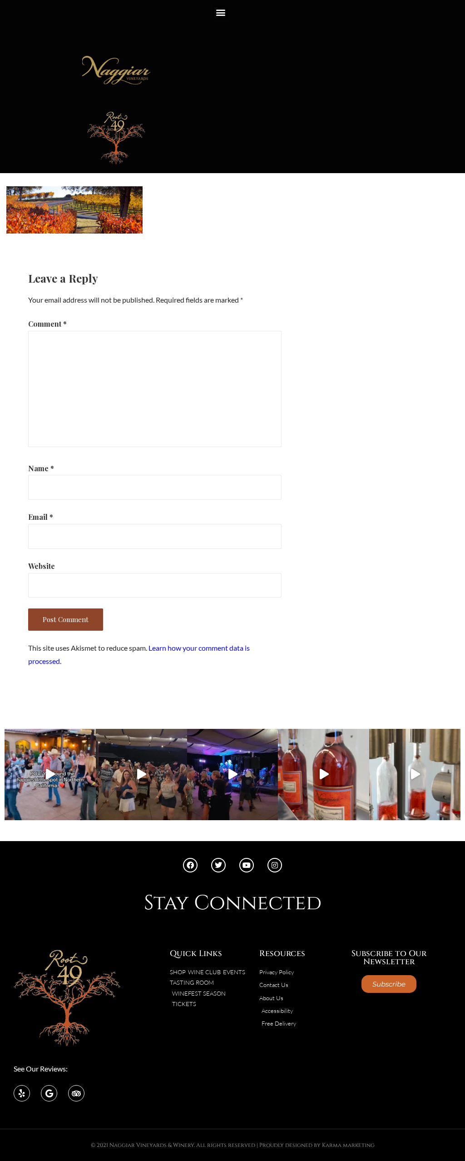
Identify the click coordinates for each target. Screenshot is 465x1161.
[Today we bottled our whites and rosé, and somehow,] (414, 774)
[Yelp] (22, 1093)
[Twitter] (218, 865)
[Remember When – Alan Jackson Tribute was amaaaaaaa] (232, 774)
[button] (220, 12)
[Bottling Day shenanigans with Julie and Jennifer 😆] (323, 774)
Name (41, 468)
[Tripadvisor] (76, 1093)
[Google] (49, 1093)
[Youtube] (246, 865)
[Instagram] (274, 865)
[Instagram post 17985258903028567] (141, 774)
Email (40, 517)
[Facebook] (190, 865)
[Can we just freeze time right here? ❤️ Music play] (50, 774)
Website (41, 566)
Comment (47, 324)
